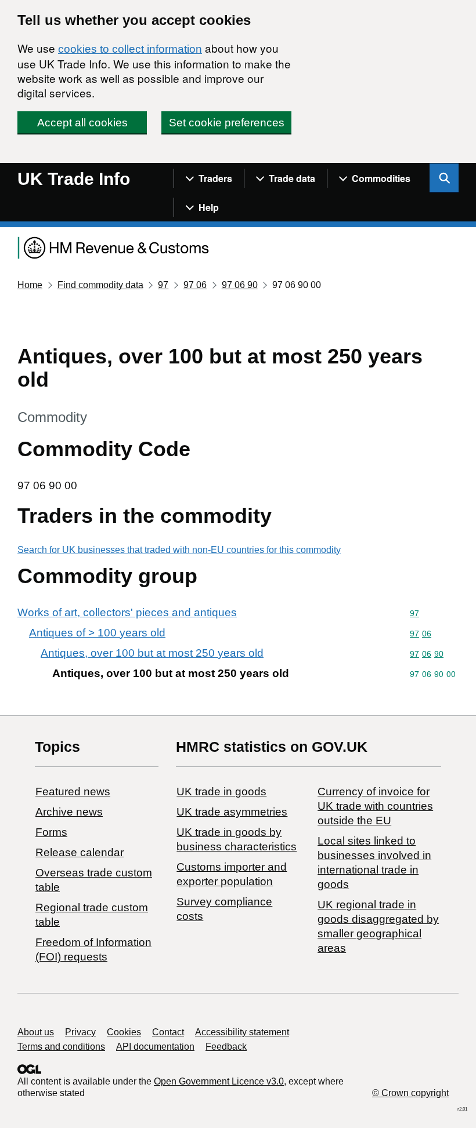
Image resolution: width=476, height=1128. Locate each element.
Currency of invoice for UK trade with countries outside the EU (375, 806)
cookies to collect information (130, 49)
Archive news (69, 812)
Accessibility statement (242, 1032)
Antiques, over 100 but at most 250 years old (152, 653)
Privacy (80, 1032)
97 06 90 (240, 285)
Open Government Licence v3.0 (219, 1081)
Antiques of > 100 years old (97, 633)
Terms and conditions (61, 1046)
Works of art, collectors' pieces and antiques (127, 612)
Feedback (226, 1046)
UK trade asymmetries (231, 812)
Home (29, 285)
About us (35, 1032)
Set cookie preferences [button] (226, 123)
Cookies (124, 1032)
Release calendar (79, 852)
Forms (51, 832)
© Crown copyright (410, 1093)
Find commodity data (100, 285)
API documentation (155, 1046)
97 (163, 285)
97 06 (195, 285)
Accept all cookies (82, 123)
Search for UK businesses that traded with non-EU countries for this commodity (179, 550)
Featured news (72, 791)
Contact (168, 1032)
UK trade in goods (221, 791)
